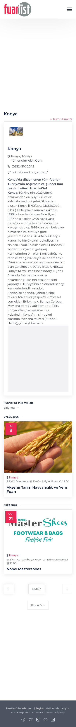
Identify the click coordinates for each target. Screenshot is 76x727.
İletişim (65, 708)
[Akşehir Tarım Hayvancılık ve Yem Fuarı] (38, 447)
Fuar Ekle (16, 712)
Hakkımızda (52, 708)
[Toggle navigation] (69, 9)
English (40, 708)
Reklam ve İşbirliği (55, 712)
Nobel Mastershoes (24, 569)
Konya (13, 477)
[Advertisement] (38, 68)
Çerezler (38, 712)
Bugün (36, 588)
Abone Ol (36, 605)
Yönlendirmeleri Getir (26, 160)
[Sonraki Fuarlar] (67, 589)
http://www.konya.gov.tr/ (30, 172)
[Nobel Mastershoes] (38, 530)
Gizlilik (26, 712)
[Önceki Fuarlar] (9, 589)
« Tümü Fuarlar (61, 119)
